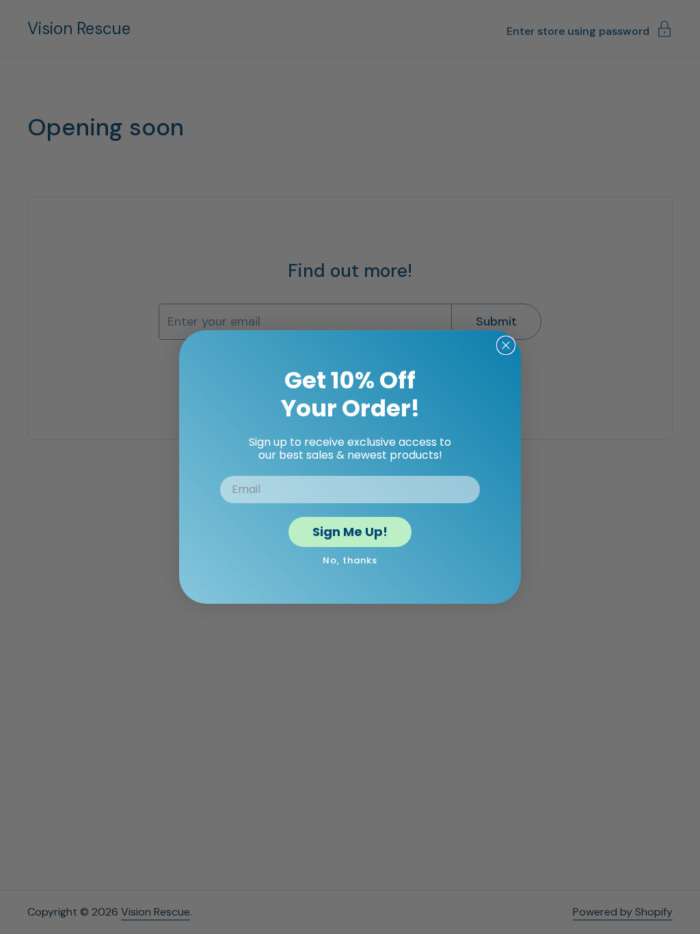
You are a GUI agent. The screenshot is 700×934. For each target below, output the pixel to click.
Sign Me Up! (350, 531)
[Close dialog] (506, 345)
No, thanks (350, 560)
